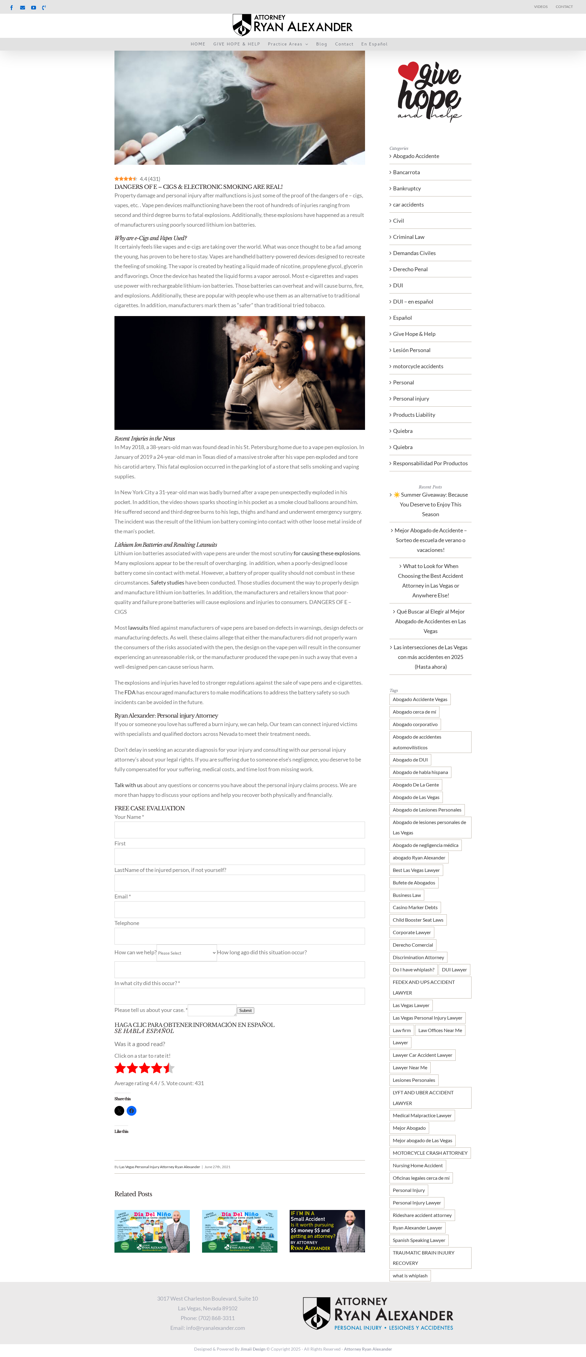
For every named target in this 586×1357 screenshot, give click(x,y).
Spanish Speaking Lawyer (419, 1240)
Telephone (126, 923)
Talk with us (128, 785)
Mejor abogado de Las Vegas (422, 1140)
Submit (245, 1010)
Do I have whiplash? (413, 969)
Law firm (402, 1030)
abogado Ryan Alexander (419, 857)
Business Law (407, 895)
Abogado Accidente (416, 156)
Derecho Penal (410, 269)
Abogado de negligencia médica (425, 845)
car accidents (408, 204)
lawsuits (138, 627)
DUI (398, 285)
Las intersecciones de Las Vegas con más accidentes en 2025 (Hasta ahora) (431, 657)
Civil (398, 220)
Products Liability (414, 414)
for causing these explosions (327, 553)
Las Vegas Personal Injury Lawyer (427, 1017)
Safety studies (167, 582)
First (120, 843)
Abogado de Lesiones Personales (427, 809)
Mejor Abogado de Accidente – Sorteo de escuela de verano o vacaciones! (431, 540)
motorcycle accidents (418, 366)
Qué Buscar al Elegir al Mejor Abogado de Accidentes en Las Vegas (430, 621)
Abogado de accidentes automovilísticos (417, 742)
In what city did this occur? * (147, 983)
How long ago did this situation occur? (262, 952)
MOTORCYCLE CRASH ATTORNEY (430, 1153)
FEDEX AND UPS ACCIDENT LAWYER (424, 987)
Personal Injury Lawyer (417, 1202)
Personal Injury (409, 1190)
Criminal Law (409, 236)
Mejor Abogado (409, 1128)
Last (119, 869)
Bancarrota (406, 172)
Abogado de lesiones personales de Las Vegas (429, 827)
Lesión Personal (412, 350)
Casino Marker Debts (415, 907)
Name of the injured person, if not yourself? (175, 869)
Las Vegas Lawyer (411, 1005)
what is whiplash (410, 1275)
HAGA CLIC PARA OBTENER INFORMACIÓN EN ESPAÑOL (194, 1025)
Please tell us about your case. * (151, 1009)
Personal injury (411, 398)
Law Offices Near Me (440, 1030)
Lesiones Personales (414, 1080)
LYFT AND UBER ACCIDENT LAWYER (423, 1097)
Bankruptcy (407, 188)
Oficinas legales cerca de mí (421, 1178)
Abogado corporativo (415, 724)
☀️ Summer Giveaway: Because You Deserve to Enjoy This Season (430, 504)
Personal (403, 382)
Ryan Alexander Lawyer (417, 1227)
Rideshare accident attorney (422, 1215)
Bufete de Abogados (414, 882)
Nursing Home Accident (418, 1165)
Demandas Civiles (414, 253)
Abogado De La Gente (416, 784)
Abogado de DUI (410, 759)
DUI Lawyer (454, 969)
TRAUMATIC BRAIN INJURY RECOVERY (423, 1258)
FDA (130, 692)
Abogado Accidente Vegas (420, 699)
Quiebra (403, 430)
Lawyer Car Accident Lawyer (422, 1055)
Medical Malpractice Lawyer (422, 1115)
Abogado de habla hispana (420, 772)
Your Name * (129, 816)
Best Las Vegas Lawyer (416, 870)
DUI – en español (413, 301)
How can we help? (135, 952)
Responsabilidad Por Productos (430, 463)
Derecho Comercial (413, 945)
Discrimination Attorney (418, 957)
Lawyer (400, 1042)
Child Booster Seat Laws (418, 920)
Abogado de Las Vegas (416, 797)
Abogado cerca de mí (414, 711)
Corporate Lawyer (412, 932)
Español (402, 317)
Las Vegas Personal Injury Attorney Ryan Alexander (159, 1166)
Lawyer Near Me (410, 1067)
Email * (122, 896)
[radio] (120, 1069)
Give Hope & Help (414, 333)
